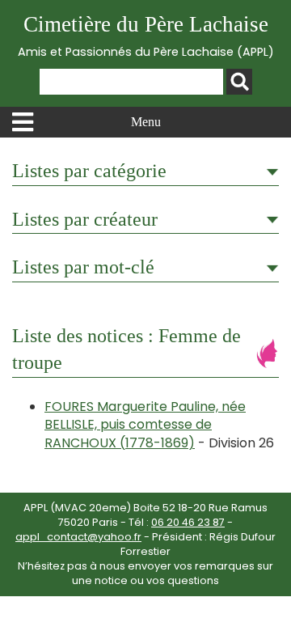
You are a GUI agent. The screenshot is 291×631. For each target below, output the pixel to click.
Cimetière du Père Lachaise (146, 36)
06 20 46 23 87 (188, 522)
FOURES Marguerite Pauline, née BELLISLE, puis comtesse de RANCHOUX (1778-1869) (145, 424)
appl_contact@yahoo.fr (78, 537)
